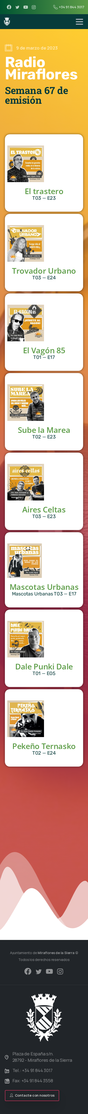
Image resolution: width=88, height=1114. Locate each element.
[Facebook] (9, 7)
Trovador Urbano (44, 270)
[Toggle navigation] (79, 22)
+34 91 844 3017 (71, 7)
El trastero (44, 191)
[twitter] (17, 7)
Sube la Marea (44, 430)
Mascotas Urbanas (44, 587)
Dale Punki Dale (44, 666)
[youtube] (26, 7)
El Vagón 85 (44, 350)
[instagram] (34, 7)
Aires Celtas (44, 509)
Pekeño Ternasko (44, 746)
